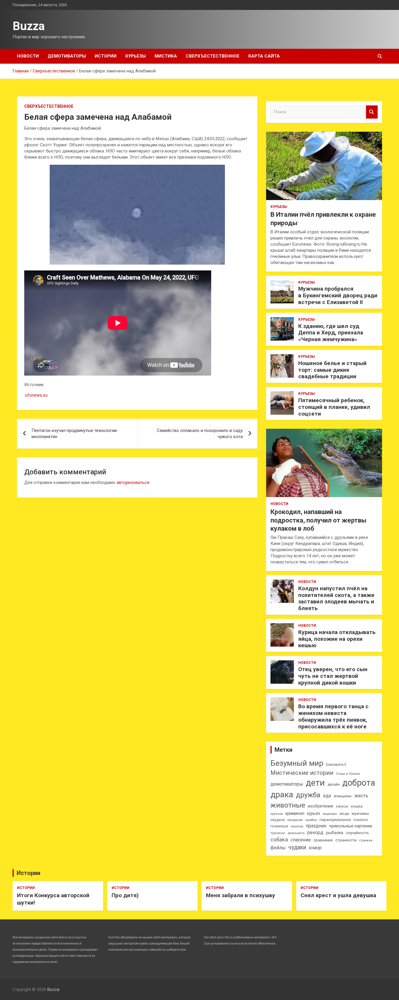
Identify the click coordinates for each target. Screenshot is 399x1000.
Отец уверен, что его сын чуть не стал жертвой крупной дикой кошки (332, 676)
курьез (313, 813)
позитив (297, 826)
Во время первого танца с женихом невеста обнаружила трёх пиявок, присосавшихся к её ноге (333, 716)
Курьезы (135, 56)
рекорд (315, 832)
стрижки (365, 840)
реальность (296, 833)
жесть (361, 795)
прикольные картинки (350, 826)
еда (327, 795)
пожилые (279, 826)
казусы (342, 806)
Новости (28, 56)
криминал (294, 813)
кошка (356, 806)
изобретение (320, 806)
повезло (360, 820)
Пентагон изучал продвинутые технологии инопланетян (74, 433)
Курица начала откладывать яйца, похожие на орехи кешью (337, 639)
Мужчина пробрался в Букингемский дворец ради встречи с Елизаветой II (337, 295)
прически (277, 833)
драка (281, 794)
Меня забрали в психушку (240, 895)
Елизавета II (336, 765)
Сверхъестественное (213, 56)
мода (344, 814)
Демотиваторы (67, 56)
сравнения (323, 840)
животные (287, 805)
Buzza (29, 26)
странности (346, 840)
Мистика (166, 56)
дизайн (333, 784)
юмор (315, 847)
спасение (301, 840)
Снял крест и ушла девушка (338, 895)
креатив (276, 814)
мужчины (360, 813)
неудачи (277, 820)
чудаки (297, 847)
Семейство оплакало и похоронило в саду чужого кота (200, 433)
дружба (308, 795)
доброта (358, 783)
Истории (106, 56)
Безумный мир (296, 763)
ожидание (295, 820)
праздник (316, 826)
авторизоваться (133, 482)
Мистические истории (301, 772)
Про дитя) (125, 895)
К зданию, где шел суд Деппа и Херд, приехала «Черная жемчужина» (330, 333)
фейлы (278, 847)
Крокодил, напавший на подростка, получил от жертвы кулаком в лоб (318, 520)
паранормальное (335, 819)
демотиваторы (286, 784)
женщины (343, 796)
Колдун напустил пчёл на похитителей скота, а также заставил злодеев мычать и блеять (336, 598)
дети (315, 783)
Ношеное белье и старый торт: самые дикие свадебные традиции (332, 370)
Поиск (372, 112)
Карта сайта (264, 56)
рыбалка (334, 832)
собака (279, 839)
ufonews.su (36, 395)
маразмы (330, 814)
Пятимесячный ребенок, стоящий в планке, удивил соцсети (334, 407)
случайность (357, 833)
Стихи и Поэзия (348, 774)
